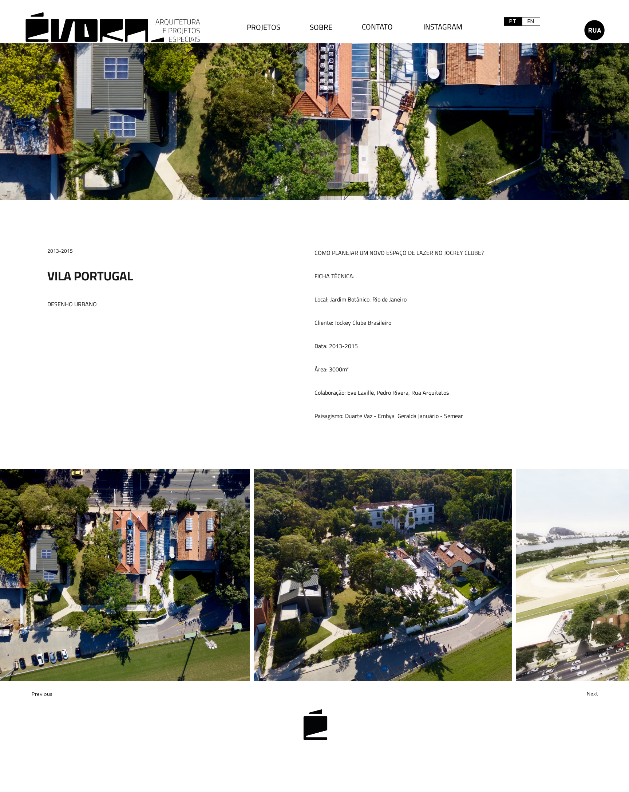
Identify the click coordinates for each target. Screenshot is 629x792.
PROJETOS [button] (263, 27)
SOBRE (321, 27)
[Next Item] (616, 575)
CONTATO (377, 27)
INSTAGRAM (442, 27)
